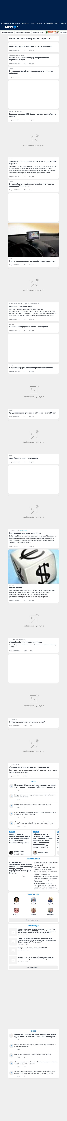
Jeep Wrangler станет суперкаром (23, 458)
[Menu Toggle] (2, 27)
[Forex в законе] (33, 566)
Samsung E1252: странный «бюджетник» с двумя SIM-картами (32, 162)
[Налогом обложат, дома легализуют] (33, 512)
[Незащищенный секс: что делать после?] (33, 701)
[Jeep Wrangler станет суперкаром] (33, 437)
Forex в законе (15, 588)
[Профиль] (65, 27)
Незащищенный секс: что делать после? (27, 722)
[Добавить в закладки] (57, 50)
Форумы (39, 23)
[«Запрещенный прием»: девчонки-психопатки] (33, 746)
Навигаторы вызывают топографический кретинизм (32, 261)
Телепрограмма (48, 23)
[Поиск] (56, 27)
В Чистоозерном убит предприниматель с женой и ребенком (31, 72)
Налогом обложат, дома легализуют (25, 533)
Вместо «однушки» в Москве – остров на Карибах (30, 46)
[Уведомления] (61, 27)
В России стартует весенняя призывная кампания (31, 368)
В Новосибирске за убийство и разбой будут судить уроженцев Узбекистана (31, 185)
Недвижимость (6, 23)
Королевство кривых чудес (21, 306)
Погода (33, 23)
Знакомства (25, 23)
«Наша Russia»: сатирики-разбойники (25, 642)
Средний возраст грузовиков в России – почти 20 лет (32, 413)
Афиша (57, 23)
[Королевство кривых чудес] (33, 285)
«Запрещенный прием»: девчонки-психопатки (29, 767)
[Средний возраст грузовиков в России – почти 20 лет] (33, 392)
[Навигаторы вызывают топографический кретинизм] (33, 240)
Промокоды (16, 23)
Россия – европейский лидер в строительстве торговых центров (29, 59)
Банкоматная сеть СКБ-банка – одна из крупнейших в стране (32, 115)
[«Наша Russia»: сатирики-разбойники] (33, 621)
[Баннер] (52, 32)
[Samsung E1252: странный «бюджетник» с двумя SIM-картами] (33, 140)
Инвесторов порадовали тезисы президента (28, 327)
